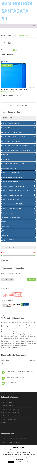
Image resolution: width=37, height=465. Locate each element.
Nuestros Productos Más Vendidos (12, 415)
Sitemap (5, 426)
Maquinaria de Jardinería (8, 168)
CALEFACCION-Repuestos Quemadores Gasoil (15, 146)
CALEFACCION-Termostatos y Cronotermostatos (16, 150)
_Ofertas (4, 231)
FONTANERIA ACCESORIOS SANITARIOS (13, 164)
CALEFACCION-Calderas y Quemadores (13, 137)
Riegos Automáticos (7, 213)
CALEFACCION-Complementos (10, 141)
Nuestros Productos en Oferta (11, 409)
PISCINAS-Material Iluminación (10, 199)
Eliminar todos (7, 279)
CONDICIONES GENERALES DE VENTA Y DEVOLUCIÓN (17, 439)
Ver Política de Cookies (22, 462)
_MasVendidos (5, 226)
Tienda (9, 35)
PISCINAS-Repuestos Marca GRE (11, 208)
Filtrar (5, 260)
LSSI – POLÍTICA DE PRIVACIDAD (11, 442)
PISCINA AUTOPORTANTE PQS (10, 172)
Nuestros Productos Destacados (11, 412)
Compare (20, 95)
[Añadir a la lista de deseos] (17, 95)
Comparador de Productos (10, 419)
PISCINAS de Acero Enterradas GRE (11, 177)
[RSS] (3, 315)
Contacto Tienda (7, 402)
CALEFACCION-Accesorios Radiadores (12, 132)
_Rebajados (4, 235)
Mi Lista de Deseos (8, 405)
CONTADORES (5, 155)
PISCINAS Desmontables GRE (10, 181)
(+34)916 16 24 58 (19, 377)
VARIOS (3, 222)
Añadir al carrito (8, 95)
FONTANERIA (5, 159)
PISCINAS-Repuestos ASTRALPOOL (12, 204)
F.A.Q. (4, 422)
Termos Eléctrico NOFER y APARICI (11, 217)
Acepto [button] (11, 462)
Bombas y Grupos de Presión (10, 123)
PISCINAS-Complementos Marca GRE (12, 186)
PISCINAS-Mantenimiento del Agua (11, 195)
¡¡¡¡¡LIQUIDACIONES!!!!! (7, 240)
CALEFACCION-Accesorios (9, 128)
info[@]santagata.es (11, 382)
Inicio (3, 35)
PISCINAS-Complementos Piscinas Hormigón (14, 190)
